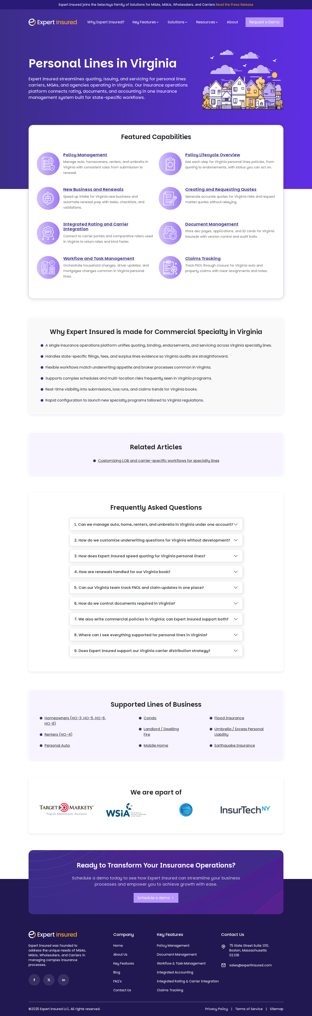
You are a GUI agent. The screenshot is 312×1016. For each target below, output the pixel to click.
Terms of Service (249, 1009)
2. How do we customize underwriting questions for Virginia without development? (152, 540)
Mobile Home (156, 745)
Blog (116, 972)
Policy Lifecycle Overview (212, 155)
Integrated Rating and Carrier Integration (95, 226)
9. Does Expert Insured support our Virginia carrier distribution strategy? (142, 650)
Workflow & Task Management (181, 963)
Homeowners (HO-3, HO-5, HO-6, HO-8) (75, 720)
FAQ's (117, 981)
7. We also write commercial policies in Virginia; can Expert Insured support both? (151, 619)
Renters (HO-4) (58, 734)
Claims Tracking (203, 258)
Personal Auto (57, 745)
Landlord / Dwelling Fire (161, 731)
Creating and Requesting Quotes (220, 189)
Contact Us (122, 990)
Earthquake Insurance (234, 745)
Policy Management (85, 155)
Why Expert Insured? (105, 22)
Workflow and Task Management (98, 258)
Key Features (144, 22)
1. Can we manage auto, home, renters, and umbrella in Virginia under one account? (153, 524)
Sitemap (276, 1009)
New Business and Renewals (93, 189)
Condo (150, 718)
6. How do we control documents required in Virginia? (124, 603)
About (232, 22)
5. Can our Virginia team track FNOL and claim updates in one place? (139, 587)
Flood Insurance (229, 718)
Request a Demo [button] (264, 22)
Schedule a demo (154, 897)
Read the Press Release (234, 4)
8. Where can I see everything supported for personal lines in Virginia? (140, 635)
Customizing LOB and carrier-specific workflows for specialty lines (158, 460)
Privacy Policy (216, 1009)
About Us (120, 954)
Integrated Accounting (175, 972)
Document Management (211, 224)
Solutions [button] (176, 22)
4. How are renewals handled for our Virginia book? (122, 571)
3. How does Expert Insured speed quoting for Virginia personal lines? (139, 556)
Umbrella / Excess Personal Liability (239, 731)
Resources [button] (205, 22)
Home (118, 945)
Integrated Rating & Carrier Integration (188, 981)
